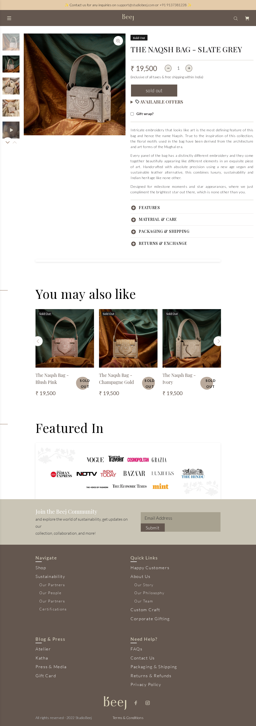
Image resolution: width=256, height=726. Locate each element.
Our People (50, 592)
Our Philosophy (149, 592)
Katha (42, 657)
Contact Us (142, 657)
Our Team (143, 601)
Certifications (52, 609)
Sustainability (50, 576)
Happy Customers (150, 567)
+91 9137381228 (173, 5)
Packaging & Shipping (153, 666)
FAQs (136, 648)
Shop (41, 567)
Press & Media (51, 666)
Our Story (144, 584)
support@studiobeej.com (135, 5)
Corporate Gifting (150, 618)
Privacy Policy (145, 684)
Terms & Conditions (128, 717)
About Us (140, 576)
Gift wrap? (145, 114)
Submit (153, 527)
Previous (37, 341)
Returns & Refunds (151, 675)
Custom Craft (145, 609)
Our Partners (52, 584)
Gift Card (46, 675)
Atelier (43, 648)
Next (7, 142)
